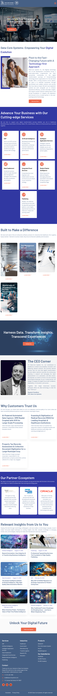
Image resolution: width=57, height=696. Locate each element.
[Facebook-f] (3, 684)
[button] (1, 24)
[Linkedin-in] (10, 684)
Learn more (7, 154)
